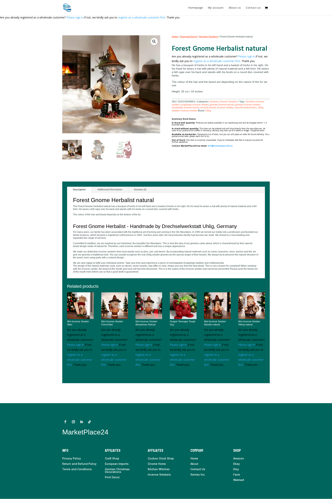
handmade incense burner (185, 107)
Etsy (236, 469)
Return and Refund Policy (79, 463)
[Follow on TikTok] (89, 422)
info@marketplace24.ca (220, 145)
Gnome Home (157, 463)
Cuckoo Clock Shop (161, 458)
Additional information (109, 189)
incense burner (208, 107)
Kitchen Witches (159, 469)
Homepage (195, 7)
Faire (236, 474)
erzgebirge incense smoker (194, 104)
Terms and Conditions (77, 469)
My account (216, 7)
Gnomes (214, 101)
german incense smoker (247, 104)
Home (175, 36)
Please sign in (74, 17)
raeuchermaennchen (245, 107)
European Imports (117, 463)
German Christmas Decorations (117, 470)
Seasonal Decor (189, 36)
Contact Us (197, 469)
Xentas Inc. (197, 474)
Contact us (253, 7)
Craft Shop (112, 458)
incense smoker (225, 107)
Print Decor (112, 477)
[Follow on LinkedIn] (81, 422)
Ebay (236, 463)
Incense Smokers (208, 36)
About (194, 463)
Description (79, 189)
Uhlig (260, 107)
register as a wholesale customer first (141, 17)
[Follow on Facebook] (65, 422)
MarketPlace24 (85, 432)
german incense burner (222, 104)
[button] (154, 41)
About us (235, 7)
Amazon (238, 458)
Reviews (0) (140, 189)
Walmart (238, 480)
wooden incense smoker (184, 110)
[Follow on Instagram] (73, 422)
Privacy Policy (71, 458)
